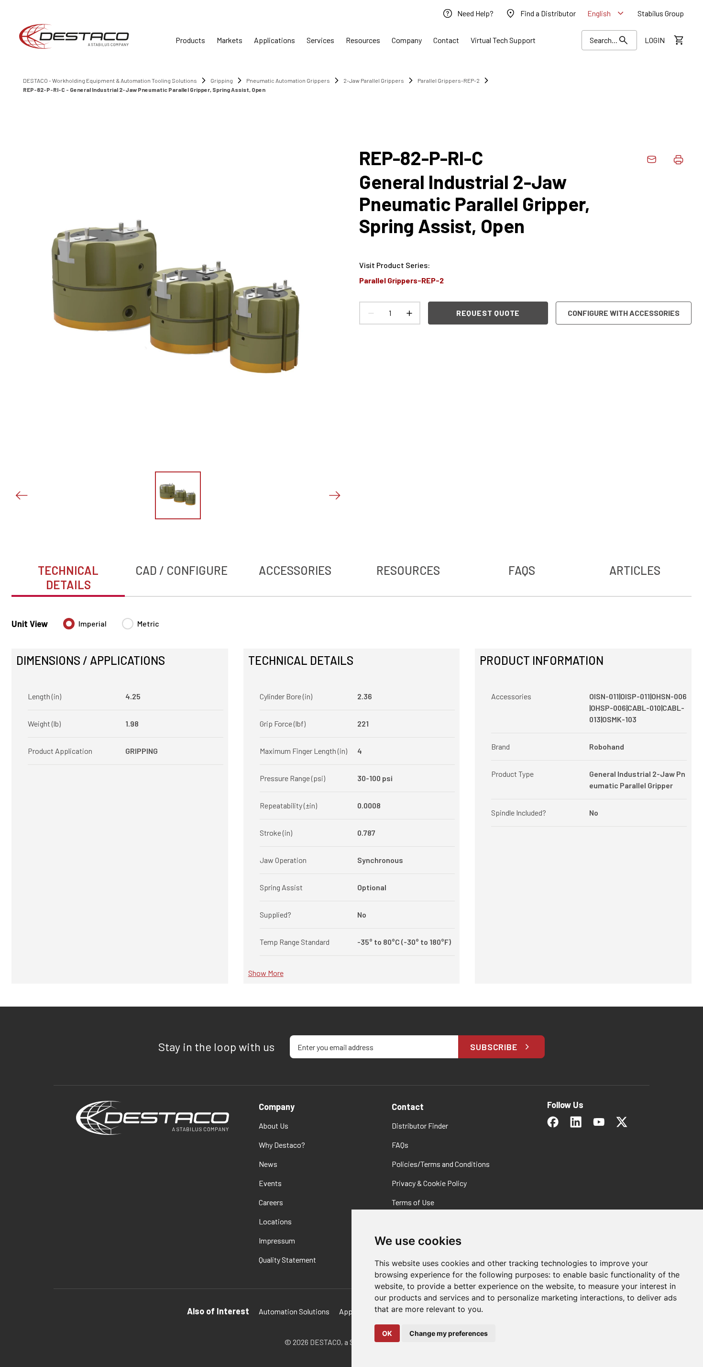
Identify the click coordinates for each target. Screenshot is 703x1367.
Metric (148, 623)
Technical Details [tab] (68, 577)
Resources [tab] (408, 570)
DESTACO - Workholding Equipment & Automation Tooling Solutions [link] (110, 80)
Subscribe (493, 1047)
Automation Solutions (294, 1311)
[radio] (69, 623)
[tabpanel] (351, 795)
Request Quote (488, 312)
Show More (266, 972)
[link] (468, 13)
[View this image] (178, 495)
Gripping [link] (221, 80)
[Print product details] (678, 159)
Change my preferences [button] (448, 1333)
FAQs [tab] (521, 570)
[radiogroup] (111, 627)
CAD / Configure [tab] (181, 570)
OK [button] (387, 1333)
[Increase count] (408, 313)
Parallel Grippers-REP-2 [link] (448, 80)
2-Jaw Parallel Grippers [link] (373, 80)
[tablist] (351, 572)
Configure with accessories (624, 312)
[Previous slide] (21, 495)
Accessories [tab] (295, 570)
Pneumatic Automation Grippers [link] (288, 80)
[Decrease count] (370, 313)
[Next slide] (334, 495)
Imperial (92, 623)
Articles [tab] (634, 570)
